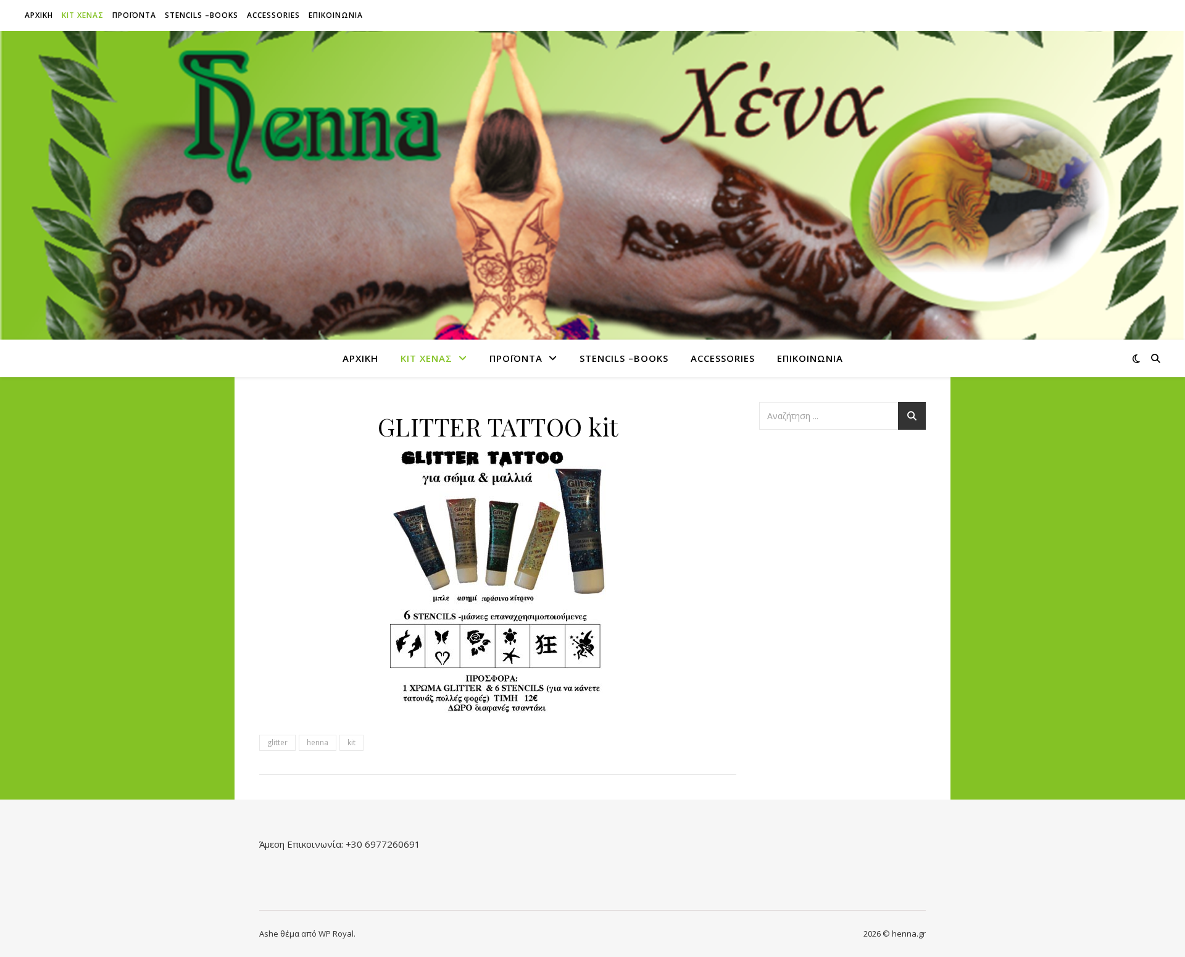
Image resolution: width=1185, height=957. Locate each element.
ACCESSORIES (273, 15)
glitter (277, 742)
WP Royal (336, 933)
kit (351, 742)
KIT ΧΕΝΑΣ (83, 15)
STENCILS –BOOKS (201, 15)
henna (317, 742)
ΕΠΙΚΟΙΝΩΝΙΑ (336, 15)
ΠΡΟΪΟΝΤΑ (134, 15)
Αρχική (39, 15)
